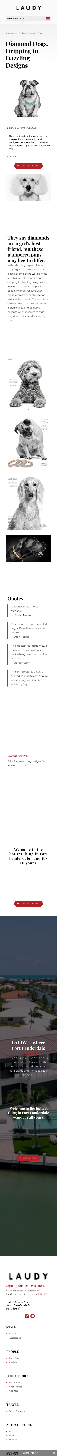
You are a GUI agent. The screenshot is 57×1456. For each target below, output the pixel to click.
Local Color (14, 1358)
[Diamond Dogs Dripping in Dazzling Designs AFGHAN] (28, 529)
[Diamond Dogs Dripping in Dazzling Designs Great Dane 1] (28, 561)
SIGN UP (42, 1294)
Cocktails (13, 1391)
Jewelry (32, 33)
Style (40, 33)
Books (12, 1435)
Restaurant (15, 1382)
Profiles (13, 1362)
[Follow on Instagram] (27, 1316)
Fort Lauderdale (18, 1305)
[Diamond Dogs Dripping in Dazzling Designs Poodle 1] (28, 200)
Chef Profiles (15, 1386)
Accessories (11, 33)
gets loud (28, 1053)
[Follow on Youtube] (32, 1316)
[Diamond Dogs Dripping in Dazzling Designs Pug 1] (28, 469)
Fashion (23, 33)
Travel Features (17, 1411)
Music (12, 1431)
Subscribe (29, 1157)
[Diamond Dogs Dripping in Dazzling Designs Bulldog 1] (28, 120)
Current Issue (29, 165)
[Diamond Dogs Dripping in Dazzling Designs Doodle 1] (28, 410)
